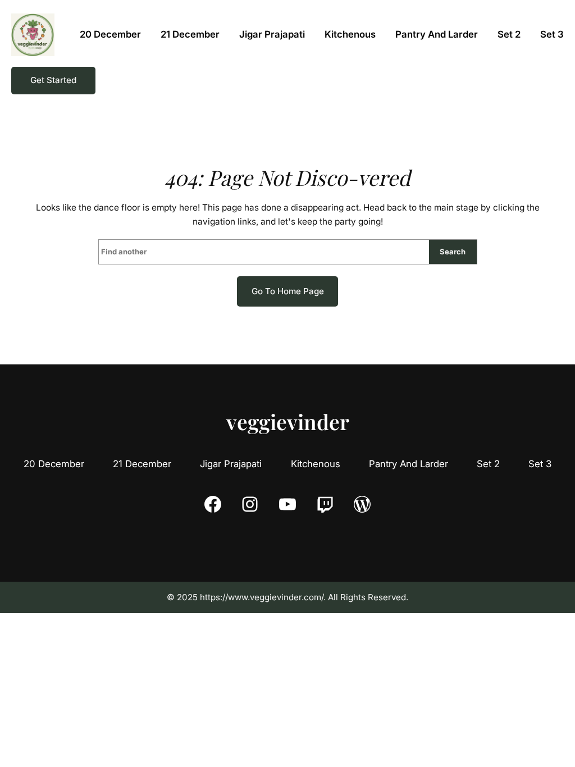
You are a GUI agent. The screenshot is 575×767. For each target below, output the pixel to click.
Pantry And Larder (408, 463)
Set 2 (488, 463)
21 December (142, 463)
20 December (54, 463)
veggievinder (287, 421)
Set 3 (539, 463)
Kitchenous (315, 463)
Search (453, 251)
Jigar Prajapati (231, 463)
